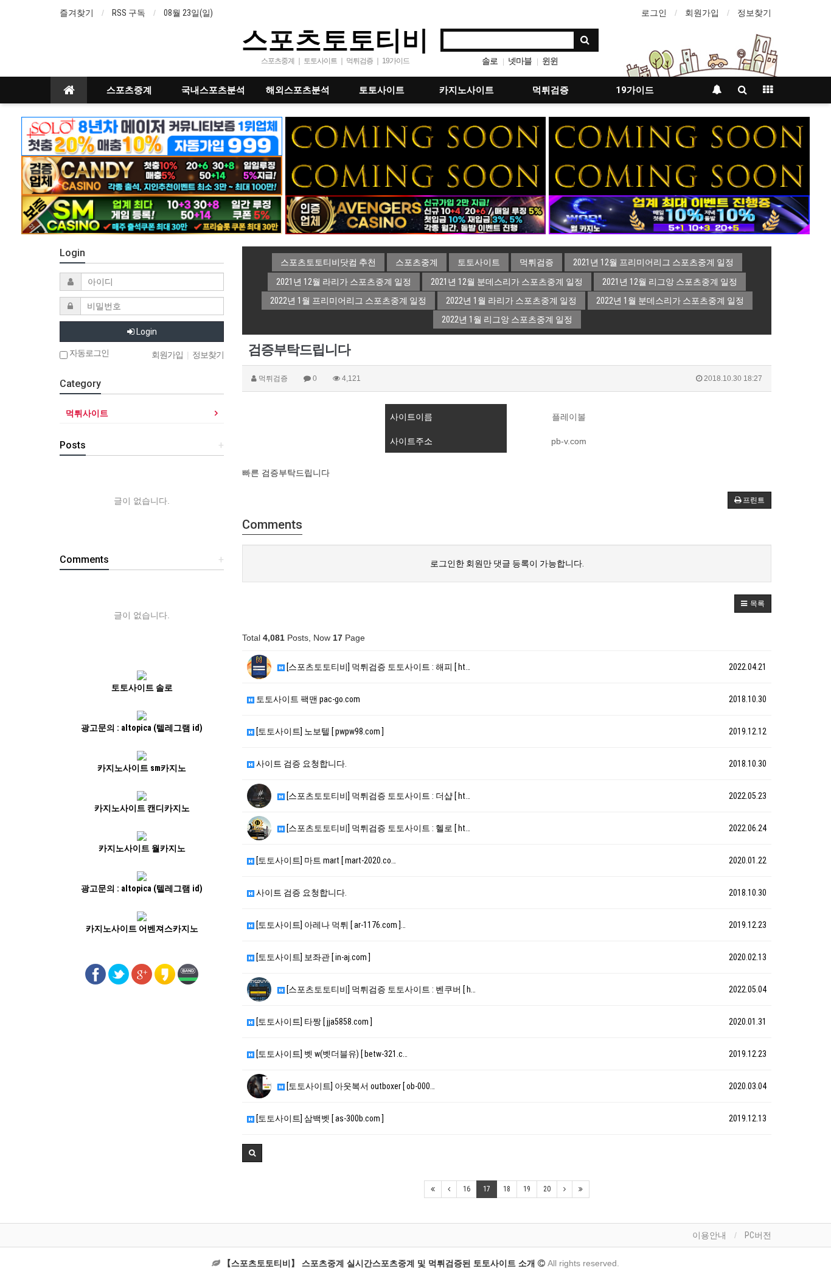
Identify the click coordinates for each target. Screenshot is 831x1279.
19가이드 (635, 90)
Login (145, 331)
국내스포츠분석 (213, 90)
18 (506, 1189)
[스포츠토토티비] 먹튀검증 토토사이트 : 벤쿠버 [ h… (380, 989)
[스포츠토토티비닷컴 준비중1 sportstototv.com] (415, 136)
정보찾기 (754, 13)
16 (466, 1189)
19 (526, 1189)
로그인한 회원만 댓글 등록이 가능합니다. (507, 563)
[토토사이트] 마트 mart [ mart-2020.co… (325, 860)
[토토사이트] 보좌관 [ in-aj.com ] (312, 957)
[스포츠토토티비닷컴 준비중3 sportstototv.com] (679, 174)
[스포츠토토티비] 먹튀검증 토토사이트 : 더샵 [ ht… (377, 796)
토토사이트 (382, 90)
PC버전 (758, 1235)
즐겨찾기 (77, 13)
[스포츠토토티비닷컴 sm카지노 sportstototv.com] (151, 214)
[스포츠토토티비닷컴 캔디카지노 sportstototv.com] (151, 174)
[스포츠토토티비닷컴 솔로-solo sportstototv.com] (151, 136)
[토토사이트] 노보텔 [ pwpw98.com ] (319, 731)
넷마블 (520, 61)
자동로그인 (88, 353)
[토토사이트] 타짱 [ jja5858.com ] (313, 1021)
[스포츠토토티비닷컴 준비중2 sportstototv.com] (679, 136)
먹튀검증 (550, 90)
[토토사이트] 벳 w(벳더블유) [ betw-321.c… (331, 1054)
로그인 (654, 13)
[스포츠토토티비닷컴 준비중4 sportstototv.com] (415, 174)
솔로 (490, 61)
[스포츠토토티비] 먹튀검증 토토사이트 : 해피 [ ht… (377, 667)
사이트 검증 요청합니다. (300, 763)
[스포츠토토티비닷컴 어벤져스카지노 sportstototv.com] (415, 214)
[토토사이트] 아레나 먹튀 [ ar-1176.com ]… (330, 925)
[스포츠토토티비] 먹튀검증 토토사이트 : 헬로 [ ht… (377, 828)
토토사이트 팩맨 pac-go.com (307, 699)
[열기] (15, 15)
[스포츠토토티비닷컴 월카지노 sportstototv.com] (679, 214)
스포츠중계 (129, 90)
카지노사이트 (466, 90)
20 (547, 1189)
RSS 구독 (128, 13)
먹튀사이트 (87, 413)
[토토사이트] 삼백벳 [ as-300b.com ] (319, 1118)
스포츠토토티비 (335, 38)
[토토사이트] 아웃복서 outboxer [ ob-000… (360, 1086)
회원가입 (702, 13)
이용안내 (709, 1235)
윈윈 (550, 61)
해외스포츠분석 (298, 90)
